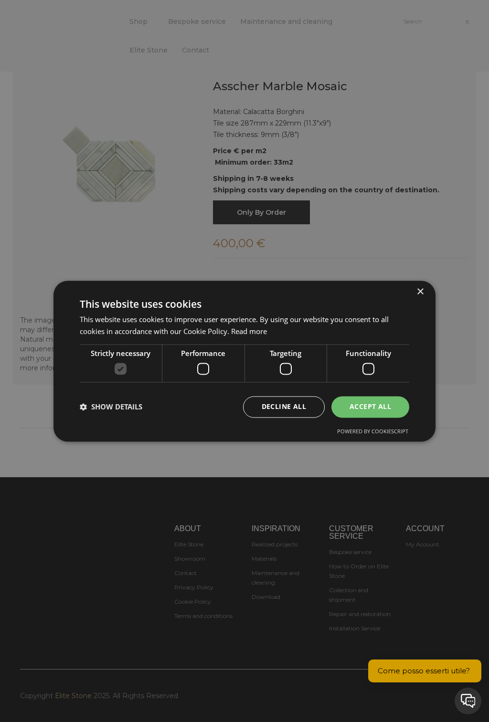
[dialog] (244, 361)
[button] (111, 407)
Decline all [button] (284, 406)
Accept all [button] (370, 406)
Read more (249, 331)
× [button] (420, 291)
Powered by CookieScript (372, 431)
